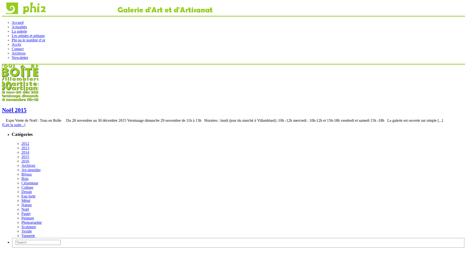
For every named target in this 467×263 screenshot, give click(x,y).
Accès (16, 44)
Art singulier (31, 170)
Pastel (25, 214)
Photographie (31, 222)
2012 (25, 143)
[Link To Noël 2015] (20, 100)
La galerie (19, 31)
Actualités (19, 27)
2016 (25, 161)
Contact (18, 49)
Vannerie (28, 236)
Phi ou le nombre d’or (28, 40)
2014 (25, 152)
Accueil (18, 22)
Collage (27, 187)
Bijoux (26, 174)
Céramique (29, 183)
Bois (24, 179)
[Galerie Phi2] (107, 13)
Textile (26, 231)
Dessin (26, 192)
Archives (19, 53)
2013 (25, 148)
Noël (25, 209)
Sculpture (28, 227)
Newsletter (20, 58)
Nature (26, 205)
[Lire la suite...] (13, 125)
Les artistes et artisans (28, 36)
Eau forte (28, 196)
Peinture (27, 218)
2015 (25, 157)
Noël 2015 (14, 110)
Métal (25, 200)
